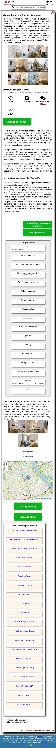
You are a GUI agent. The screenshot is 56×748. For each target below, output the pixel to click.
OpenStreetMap (47, 498)
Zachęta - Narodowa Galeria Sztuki (24, 649)
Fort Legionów (24, 594)
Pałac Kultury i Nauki (24, 585)
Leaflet (37, 498)
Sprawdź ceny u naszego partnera (37, 224)
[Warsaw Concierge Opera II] (18, 52)
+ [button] (6, 464)
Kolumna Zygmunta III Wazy (24, 668)
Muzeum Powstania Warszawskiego (24, 530)
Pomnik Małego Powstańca (24, 622)
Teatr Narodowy (24, 613)
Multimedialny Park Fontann (24, 640)
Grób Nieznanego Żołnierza (24, 631)
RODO (44, 742)
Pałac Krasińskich (24, 576)
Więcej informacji (37, 233)
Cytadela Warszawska (24, 558)
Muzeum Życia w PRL (24, 704)
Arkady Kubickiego (24, 695)
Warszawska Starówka (24, 658)
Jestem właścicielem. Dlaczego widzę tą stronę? (17, 721)
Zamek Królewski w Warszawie (24, 677)
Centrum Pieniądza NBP (24, 686)
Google (39, 737)
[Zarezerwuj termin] (52, 12)
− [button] (6, 468)
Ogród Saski (24, 603)
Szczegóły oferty (28, 506)
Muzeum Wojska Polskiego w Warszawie (24, 548)
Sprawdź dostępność (17, 122)
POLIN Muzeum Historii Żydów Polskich (24, 539)
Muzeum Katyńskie (24, 567)
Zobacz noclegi (28, 517)
